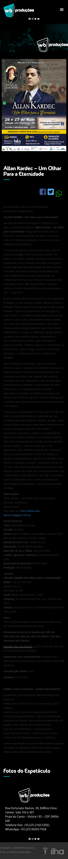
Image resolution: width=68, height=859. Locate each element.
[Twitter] (35, 18)
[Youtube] (38, 18)
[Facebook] (29, 18)
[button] (62, 10)
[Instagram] (32, 18)
